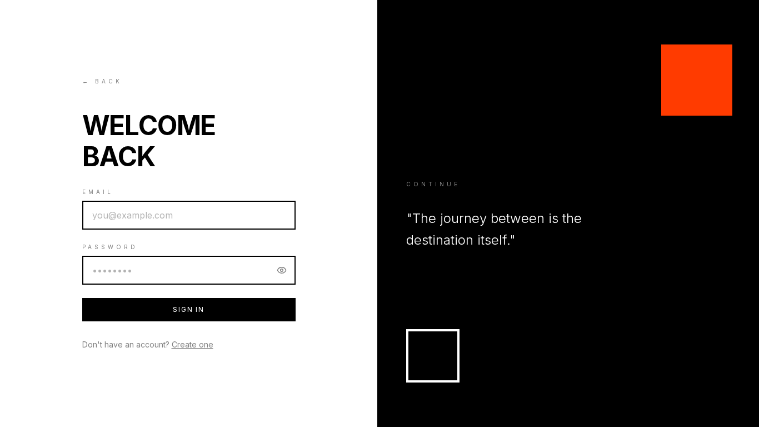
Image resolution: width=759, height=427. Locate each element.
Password (110, 247)
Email (97, 191)
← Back (102, 81)
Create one (192, 344)
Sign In (188, 309)
